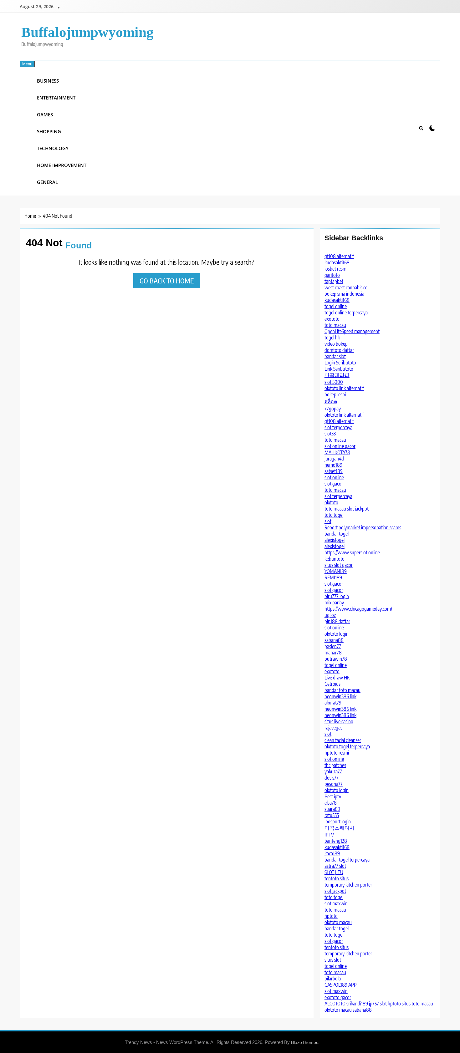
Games (45, 114)
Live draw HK (337, 677)
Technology (53, 148)
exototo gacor (338, 997)
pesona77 (334, 784)
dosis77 (332, 778)
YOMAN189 (336, 571)
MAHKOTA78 (337, 452)
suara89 (332, 809)
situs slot (333, 960)
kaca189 (332, 853)
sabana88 (334, 640)
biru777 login (337, 596)
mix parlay (334, 602)
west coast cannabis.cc (346, 287)
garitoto (332, 275)
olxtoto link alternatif (344, 388)
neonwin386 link (340, 696)
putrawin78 (336, 659)
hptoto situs (399, 1003)
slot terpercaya (338, 427)
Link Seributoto (339, 369)
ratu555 (332, 815)
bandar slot (335, 356)
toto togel (334, 515)
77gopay (333, 408)
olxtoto (331, 502)
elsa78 (331, 803)
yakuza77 (333, 771)
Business (48, 81)
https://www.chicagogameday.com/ (358, 609)
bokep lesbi (335, 394)
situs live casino (339, 721)
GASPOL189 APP (341, 985)
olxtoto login (337, 634)
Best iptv (333, 796)
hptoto (331, 916)
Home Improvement (61, 165)
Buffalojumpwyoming (87, 32)
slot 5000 (334, 382)
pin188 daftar (337, 621)
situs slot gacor (339, 565)
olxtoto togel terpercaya (347, 746)
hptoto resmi (337, 753)
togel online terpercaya (346, 312)
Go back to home (167, 280)
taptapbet (334, 281)
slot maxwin (336, 903)
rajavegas (333, 728)
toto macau (335, 325)
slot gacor (334, 484)
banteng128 (336, 841)
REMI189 (333, 577)
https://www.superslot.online (352, 552)
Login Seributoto (340, 362)
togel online (336, 306)
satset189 (334, 471)
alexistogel (335, 540)
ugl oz (330, 615)
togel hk (332, 337)
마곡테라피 (337, 375)
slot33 (330, 433)
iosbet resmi (336, 269)
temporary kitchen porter (348, 885)
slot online (334, 477)
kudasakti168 (337, 262)
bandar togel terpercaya (347, 860)
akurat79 (333, 702)
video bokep (336, 344)
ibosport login (338, 821)
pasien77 (333, 646)
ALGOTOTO (335, 1003)
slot (328, 521)
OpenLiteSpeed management (352, 331)
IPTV (329, 835)
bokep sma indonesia (344, 294)
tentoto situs (337, 878)
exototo (332, 319)
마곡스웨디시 (340, 828)
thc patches (335, 765)
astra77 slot (335, 866)
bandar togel (337, 534)
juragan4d (334, 458)
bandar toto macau (342, 690)
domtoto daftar (339, 350)
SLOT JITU (334, 872)
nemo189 (333, 465)
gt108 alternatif (339, 256)
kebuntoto (335, 559)
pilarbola (333, 978)
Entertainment (56, 97)
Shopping (49, 131)
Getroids (332, 684)
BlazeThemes (304, 1042)
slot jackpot (358, 509)
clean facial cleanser (343, 740)
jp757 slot (378, 1003)
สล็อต (331, 401)
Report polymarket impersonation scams (363, 527)
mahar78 (333, 652)
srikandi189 (357, 1003)
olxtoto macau (338, 922)
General (47, 182)
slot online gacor (340, 446)
